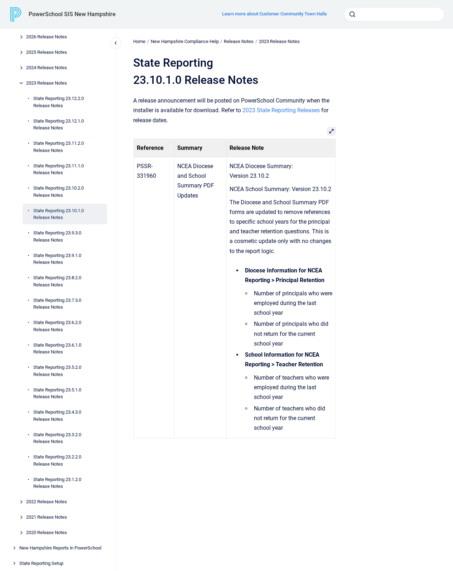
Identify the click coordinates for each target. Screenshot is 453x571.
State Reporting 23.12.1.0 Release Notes (58, 124)
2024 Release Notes (46, 67)
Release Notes (239, 41)
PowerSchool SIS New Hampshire (72, 14)
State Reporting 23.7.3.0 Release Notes (57, 303)
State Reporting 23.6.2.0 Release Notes (57, 326)
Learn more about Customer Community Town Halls (274, 13)
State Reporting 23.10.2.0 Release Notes (58, 191)
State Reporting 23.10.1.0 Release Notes (58, 214)
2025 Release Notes (46, 52)
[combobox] (394, 14)
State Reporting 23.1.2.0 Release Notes (57, 482)
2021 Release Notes (46, 517)
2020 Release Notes (46, 532)
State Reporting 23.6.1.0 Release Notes (57, 348)
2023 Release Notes (46, 83)
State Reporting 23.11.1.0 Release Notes (58, 169)
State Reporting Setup (41, 563)
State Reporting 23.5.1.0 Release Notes (57, 393)
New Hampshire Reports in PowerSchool (60, 548)
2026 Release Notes (46, 36)
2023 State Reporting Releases (281, 110)
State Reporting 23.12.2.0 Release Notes (58, 102)
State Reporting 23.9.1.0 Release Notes (57, 258)
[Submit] (352, 14)
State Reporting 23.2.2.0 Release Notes (57, 460)
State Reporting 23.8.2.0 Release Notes (57, 281)
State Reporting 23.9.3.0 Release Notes (57, 236)
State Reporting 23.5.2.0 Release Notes (57, 371)
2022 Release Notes (46, 501)
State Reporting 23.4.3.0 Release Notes (57, 415)
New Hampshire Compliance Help (185, 41)
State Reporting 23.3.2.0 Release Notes (57, 438)
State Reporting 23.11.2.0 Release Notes (58, 147)
